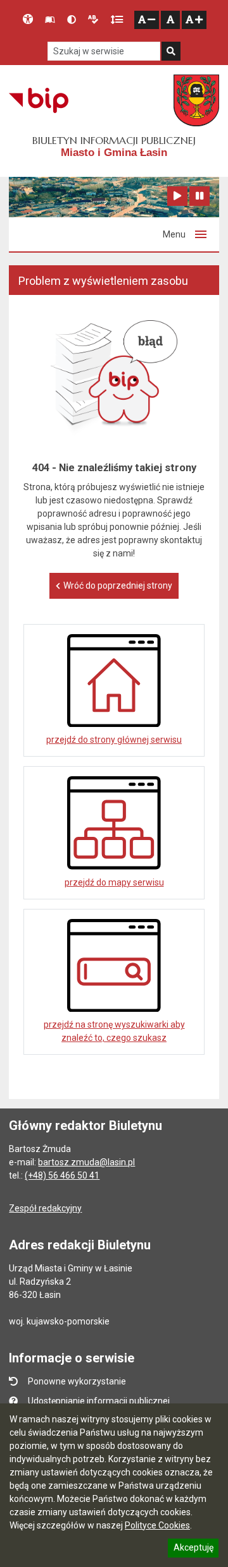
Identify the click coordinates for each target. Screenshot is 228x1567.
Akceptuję (193, 1549)
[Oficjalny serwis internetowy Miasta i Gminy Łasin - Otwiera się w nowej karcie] (196, 100)
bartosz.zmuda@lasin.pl (86, 1162)
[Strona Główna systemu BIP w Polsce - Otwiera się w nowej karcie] (38, 100)
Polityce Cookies (157, 1525)
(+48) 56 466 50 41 (62, 1175)
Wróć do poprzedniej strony (117, 585)
